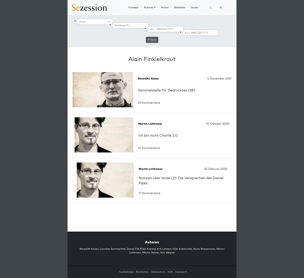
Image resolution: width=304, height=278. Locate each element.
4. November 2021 (219, 78)
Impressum (181, 271)
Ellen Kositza (148, 248)
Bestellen (179, 7)
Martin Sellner (150, 252)
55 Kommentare (149, 102)
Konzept (133, 7)
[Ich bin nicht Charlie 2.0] (104, 134)
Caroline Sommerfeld (112, 248)
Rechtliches (142, 271)
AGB (170, 271)
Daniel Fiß (133, 248)
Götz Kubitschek (182, 248)
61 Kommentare (149, 148)
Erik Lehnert (164, 248)
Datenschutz (158, 271)
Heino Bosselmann (204, 248)
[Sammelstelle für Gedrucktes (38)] (103, 89)
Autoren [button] (148, 7)
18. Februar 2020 (215, 169)
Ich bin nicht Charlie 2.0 (158, 135)
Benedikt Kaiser (89, 248)
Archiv (165, 7)
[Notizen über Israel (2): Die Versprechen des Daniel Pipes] (105, 180)
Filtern (152, 39)
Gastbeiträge (126, 271)
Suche (194, 7)
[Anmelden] (211, 7)
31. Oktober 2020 (217, 123)
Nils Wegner (167, 252)
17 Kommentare (149, 193)
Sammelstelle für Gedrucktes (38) (166, 90)
